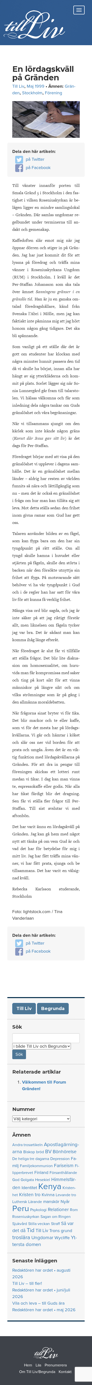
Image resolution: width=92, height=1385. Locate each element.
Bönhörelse (65, 1151)
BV (48, 1152)
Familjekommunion (36, 1165)
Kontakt (65, 1371)
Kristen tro (29, 1194)
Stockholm (32, 93)
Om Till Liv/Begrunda (37, 1371)
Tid (30, 1230)
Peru (20, 1209)
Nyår (65, 1201)
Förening (53, 93)
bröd (40, 1152)
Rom (74, 1209)
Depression (60, 1158)
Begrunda (53, 1008)
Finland (41, 1172)
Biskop (29, 1152)
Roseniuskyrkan (25, 1216)
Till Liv (18, 86)
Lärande (35, 1201)
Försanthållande (63, 1172)
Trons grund (60, 1230)
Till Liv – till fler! (27, 1283)
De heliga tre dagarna (30, 1158)
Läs (38, 1365)
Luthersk (19, 1201)
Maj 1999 (35, 86)
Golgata (27, 1179)
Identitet (29, 1187)
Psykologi (38, 1209)
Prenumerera (56, 1365)
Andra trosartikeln (27, 1144)
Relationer (58, 1209)
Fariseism (64, 1165)
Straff (55, 1223)
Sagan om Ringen (55, 1216)
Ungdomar (42, 1237)
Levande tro (66, 1195)
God (15, 1179)
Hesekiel (42, 1179)
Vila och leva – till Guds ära (38, 1303)
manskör (51, 1201)
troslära (21, 1237)
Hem (28, 1365)
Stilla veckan (39, 1223)
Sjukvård (19, 1223)
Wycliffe (62, 1237)
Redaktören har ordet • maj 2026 (44, 1309)
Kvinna (48, 1194)
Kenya (49, 1186)
